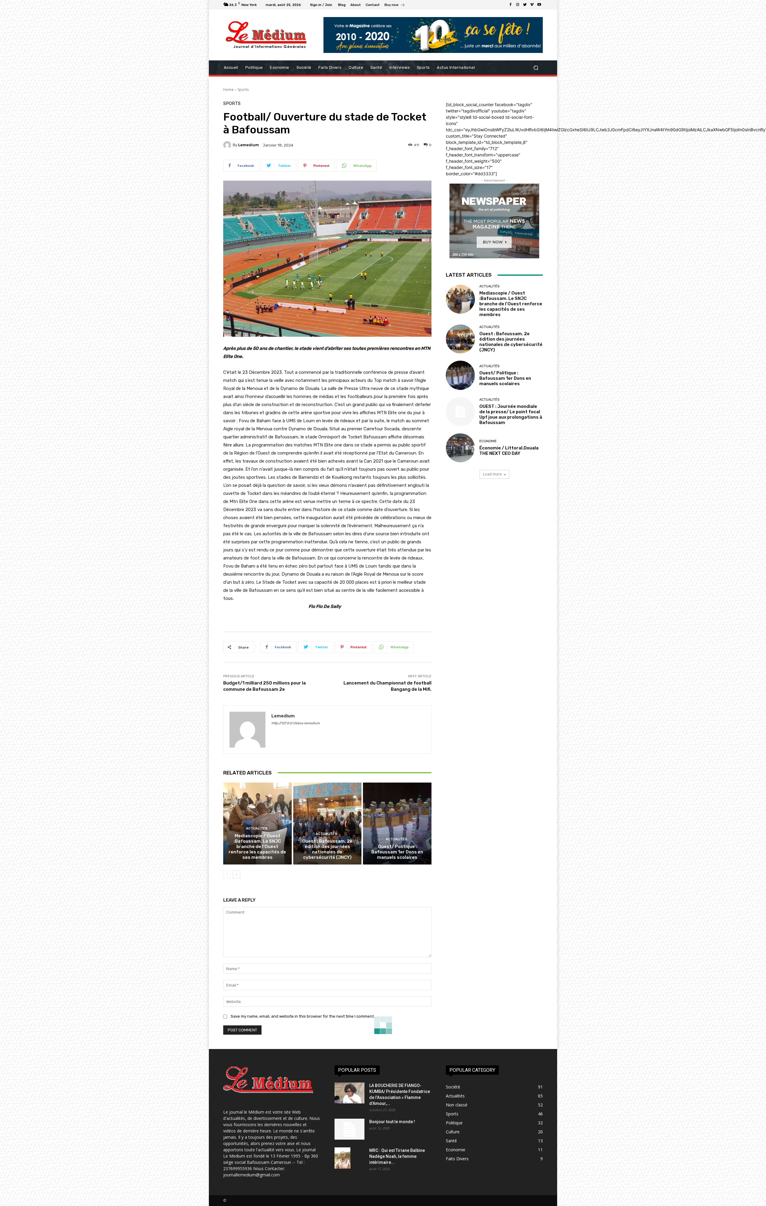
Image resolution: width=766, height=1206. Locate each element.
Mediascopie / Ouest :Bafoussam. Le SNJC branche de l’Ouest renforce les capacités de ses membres (257, 846)
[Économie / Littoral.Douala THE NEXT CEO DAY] (460, 447)
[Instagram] (517, 4)
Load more (492, 474)
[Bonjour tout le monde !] (349, 1129)
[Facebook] (510, 4)
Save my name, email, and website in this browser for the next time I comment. (303, 1016)
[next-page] (236, 874)
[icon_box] (394, 5)
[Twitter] (524, 4)
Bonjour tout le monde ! (392, 1121)
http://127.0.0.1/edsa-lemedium (295, 723)
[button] (536, 68)
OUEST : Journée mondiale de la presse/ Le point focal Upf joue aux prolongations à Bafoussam (510, 414)
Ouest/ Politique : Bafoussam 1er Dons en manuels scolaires (397, 852)
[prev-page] (227, 874)
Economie (488, 441)
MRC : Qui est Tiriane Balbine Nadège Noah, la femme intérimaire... (397, 1156)
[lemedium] (228, 145)
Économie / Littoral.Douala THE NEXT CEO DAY (509, 450)
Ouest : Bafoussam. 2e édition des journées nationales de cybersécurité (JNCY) (327, 849)
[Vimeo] (532, 4)
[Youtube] (539, 4)
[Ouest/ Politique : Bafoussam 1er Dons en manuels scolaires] (397, 824)
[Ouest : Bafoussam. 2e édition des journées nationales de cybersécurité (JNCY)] (327, 824)
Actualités (257, 828)
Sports (243, 89)
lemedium (248, 145)
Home (228, 89)
